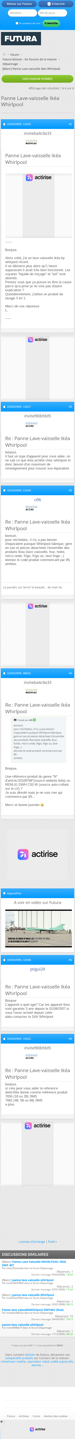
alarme (36, 1365)
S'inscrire (56, 4)
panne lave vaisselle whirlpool (33, 1280)
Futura (11, 1416)
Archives (24, 1416)
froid (51, 1241)
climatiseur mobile (13, 1361)
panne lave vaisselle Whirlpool (33, 1295)
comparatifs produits (19, 1358)
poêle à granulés (62, 1361)
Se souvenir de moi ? (30, 23)
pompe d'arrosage (33, 1241)
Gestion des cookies (56, 1416)
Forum (14, 55)
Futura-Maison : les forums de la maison (30, 59)
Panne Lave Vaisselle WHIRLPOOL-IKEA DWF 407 (34, 1263)
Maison (30, 1355)
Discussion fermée (37, 79)
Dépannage (10, 64)
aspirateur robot (38, 1361)
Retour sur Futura (19, 4)
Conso (36, 1416)
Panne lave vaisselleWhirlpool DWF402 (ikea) (33, 1310)
